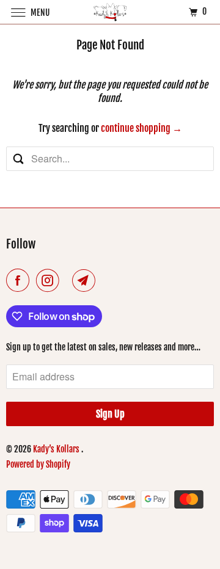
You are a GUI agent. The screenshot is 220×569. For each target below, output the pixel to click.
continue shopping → (141, 128)
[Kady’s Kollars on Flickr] (67, 280)
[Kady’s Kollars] (110, 12)
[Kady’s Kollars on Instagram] (50, 280)
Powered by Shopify (38, 464)
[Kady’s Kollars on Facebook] (20, 280)
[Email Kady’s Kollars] (86, 280)
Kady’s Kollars (57, 449)
